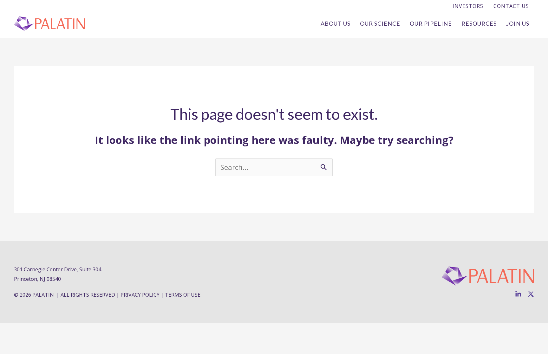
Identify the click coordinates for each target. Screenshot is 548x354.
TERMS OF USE (182, 294)
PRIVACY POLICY (140, 294)
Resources (479, 23)
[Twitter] (531, 294)
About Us (335, 23)
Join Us (517, 23)
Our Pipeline (431, 23)
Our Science (380, 23)
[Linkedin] (518, 294)
